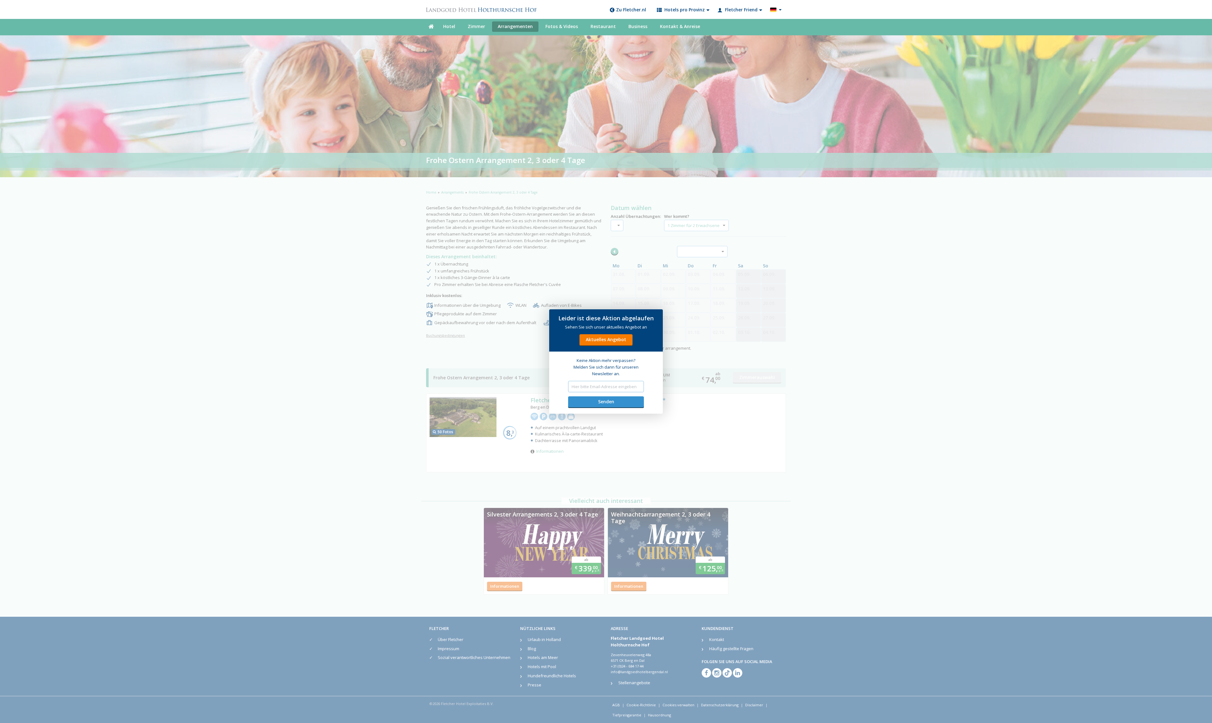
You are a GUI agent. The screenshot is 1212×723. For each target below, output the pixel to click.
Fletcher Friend (741, 10)
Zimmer (476, 26)
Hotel (449, 26)
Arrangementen (515, 26)
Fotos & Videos (561, 26)
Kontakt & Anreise (680, 26)
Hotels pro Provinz (684, 10)
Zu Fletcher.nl (631, 10)
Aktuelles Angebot (606, 339)
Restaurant (603, 26)
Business (637, 26)
